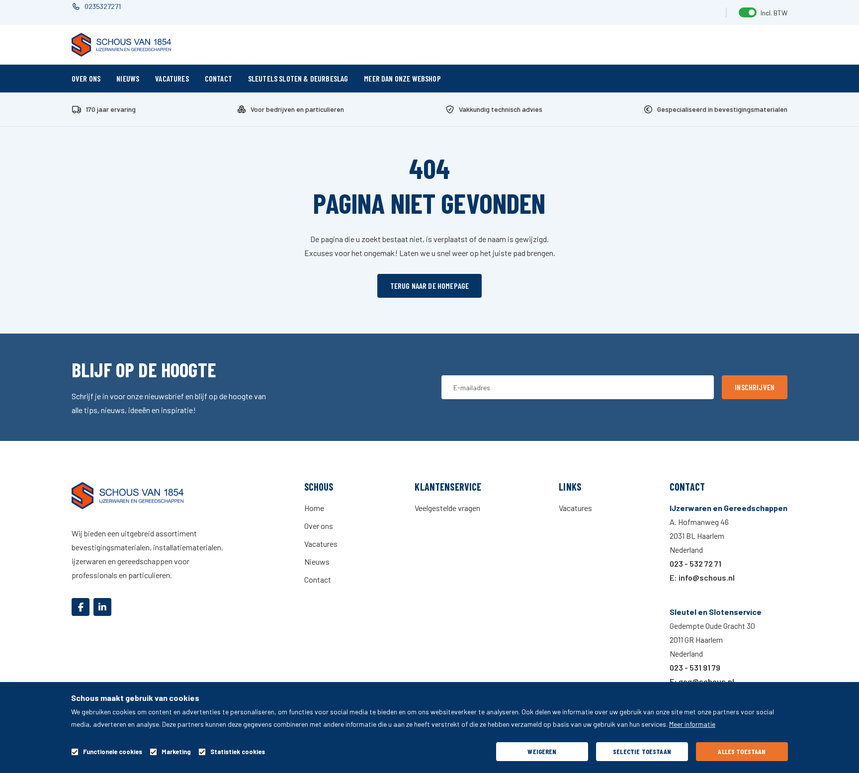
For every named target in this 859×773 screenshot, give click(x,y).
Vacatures (171, 78)
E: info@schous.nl (702, 577)
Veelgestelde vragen (447, 508)
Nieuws (127, 78)
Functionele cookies (112, 752)
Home (314, 508)
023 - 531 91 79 (695, 667)
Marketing (176, 752)
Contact (218, 78)
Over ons (86, 78)
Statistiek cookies (237, 752)
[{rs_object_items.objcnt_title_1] (80, 607)
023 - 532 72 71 (695, 563)
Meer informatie (692, 724)
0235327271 (103, 6)
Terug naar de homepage (429, 285)
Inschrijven (754, 387)
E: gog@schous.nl (702, 681)
